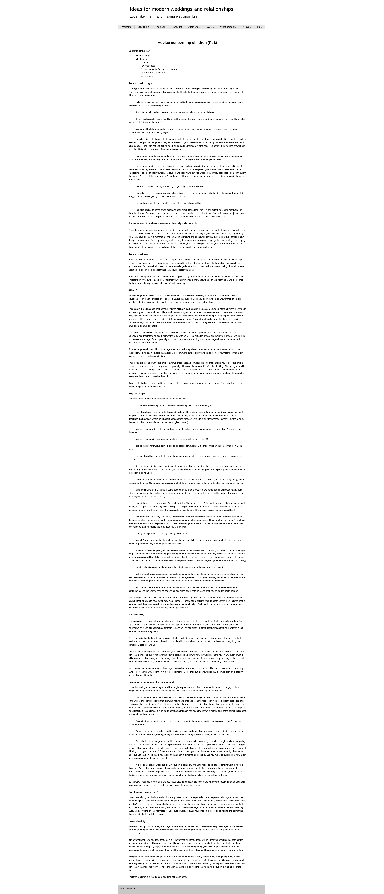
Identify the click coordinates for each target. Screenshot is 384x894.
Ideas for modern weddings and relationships (182, 9)
